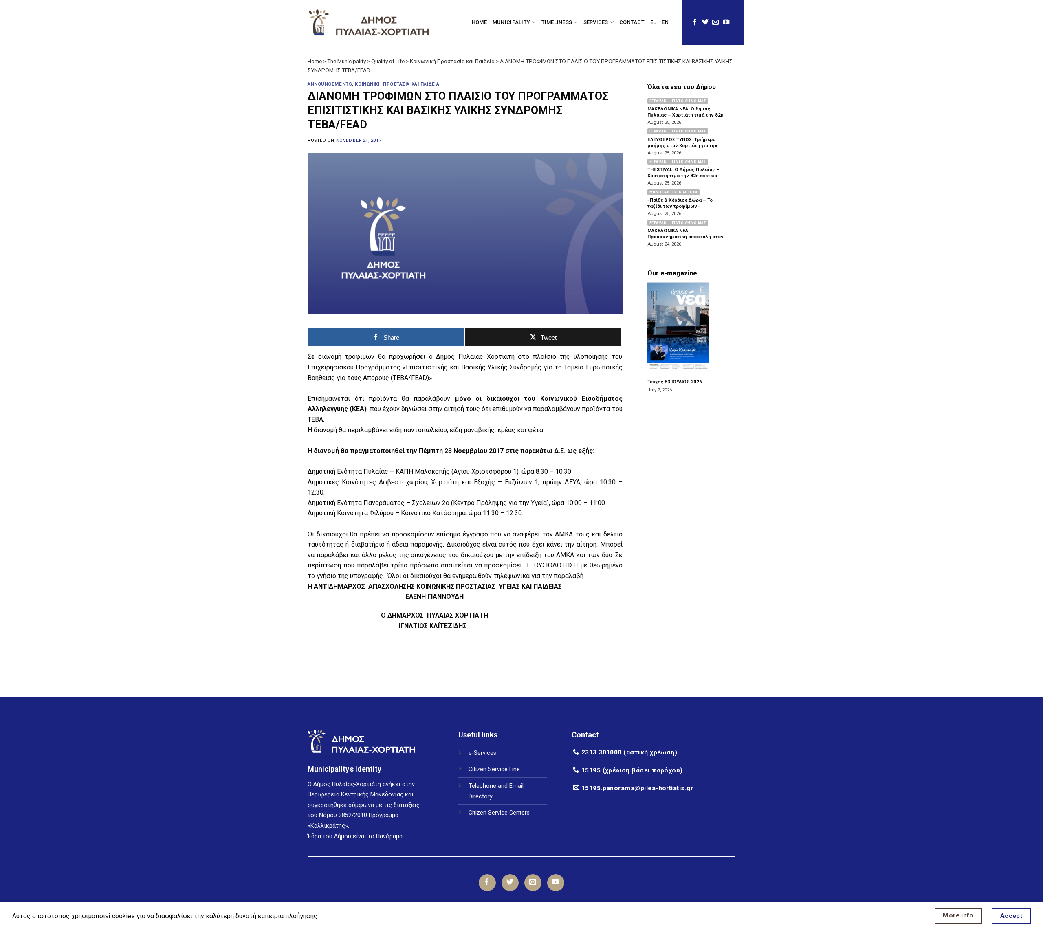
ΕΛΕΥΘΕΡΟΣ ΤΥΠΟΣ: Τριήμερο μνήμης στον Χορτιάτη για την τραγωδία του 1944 (682, 145)
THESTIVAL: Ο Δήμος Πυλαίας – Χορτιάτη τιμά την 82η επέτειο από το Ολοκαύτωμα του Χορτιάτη (686, 176)
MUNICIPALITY (511, 22)
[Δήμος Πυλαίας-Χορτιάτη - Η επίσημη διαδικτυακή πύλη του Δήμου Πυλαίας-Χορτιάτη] (369, 22)
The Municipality (346, 61)
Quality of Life (388, 61)
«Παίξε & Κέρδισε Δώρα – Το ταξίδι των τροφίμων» (680, 203)
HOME (479, 22)
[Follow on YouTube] (726, 22)
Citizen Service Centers (499, 812)
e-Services (482, 753)
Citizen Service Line (494, 769)
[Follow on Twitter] (705, 22)
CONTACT (632, 22)
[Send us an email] (715, 22)
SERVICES (595, 22)
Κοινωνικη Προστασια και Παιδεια (397, 84)
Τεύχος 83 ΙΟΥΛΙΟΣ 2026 (674, 382)
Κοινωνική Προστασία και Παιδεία (452, 61)
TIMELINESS (556, 22)
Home (315, 61)
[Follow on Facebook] (694, 22)
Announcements (330, 84)
